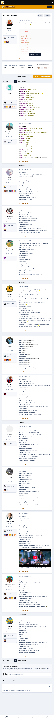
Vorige (7, 81)
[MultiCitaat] (19, 119)
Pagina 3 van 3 (21, 81)
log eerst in (41, 668)
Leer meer (2, 2)
